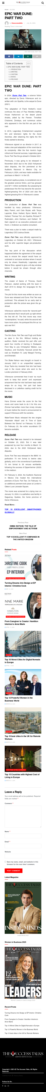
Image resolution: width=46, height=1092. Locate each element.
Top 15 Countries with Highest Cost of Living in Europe (22, 776)
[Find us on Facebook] (2, 1086)
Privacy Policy (18, 1076)
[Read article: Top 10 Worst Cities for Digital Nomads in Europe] (23, 644)
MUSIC (13, 77)
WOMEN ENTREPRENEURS (15, 578)
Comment (9, 803)
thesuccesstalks (17, 23)
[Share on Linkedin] (18, 56)
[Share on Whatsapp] (28, 56)
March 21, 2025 (10, 780)
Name (7, 831)
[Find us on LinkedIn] (5, 1086)
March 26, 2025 (10, 704)
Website (8, 852)
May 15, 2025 (9, 589)
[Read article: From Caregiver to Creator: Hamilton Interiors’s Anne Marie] (23, 605)
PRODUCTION (16, 69)
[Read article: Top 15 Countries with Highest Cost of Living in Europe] (23, 759)
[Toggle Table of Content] (27, 63)
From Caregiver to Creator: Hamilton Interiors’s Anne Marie (21, 622)
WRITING (14, 72)
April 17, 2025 (10, 627)
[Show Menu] (3, 2)
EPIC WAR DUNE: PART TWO (19, 67)
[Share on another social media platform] (37, 56)
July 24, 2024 (31, 23)
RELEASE (14, 79)
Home (6, 9)
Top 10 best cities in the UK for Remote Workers (22, 737)
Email (7, 842)
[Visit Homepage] (23, 2)
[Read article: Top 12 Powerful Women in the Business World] (23, 682)
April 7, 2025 (10, 665)
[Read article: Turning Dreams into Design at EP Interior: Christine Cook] (23, 567)
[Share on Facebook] (9, 56)
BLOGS (12, 9)
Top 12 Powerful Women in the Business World (19, 699)
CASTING (14, 74)
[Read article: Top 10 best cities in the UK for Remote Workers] (23, 720)
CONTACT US (6, 1076)
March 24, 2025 (10, 742)
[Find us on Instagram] (8, 1086)
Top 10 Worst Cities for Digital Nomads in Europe (22, 661)
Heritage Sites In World (15, 770)
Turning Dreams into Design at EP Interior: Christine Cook (20, 584)
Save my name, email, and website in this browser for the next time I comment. (22, 863)
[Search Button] (43, 2)
